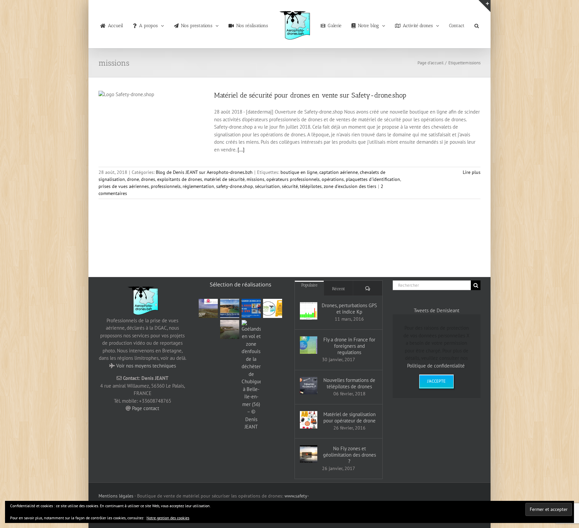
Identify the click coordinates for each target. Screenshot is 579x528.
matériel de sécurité (224, 179)
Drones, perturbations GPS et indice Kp (349, 308)
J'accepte (436, 381)
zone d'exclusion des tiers (350, 186)
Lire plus (471, 172)
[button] (465, 24)
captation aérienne (338, 172)
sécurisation (267, 186)
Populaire (309, 284)
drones (148, 179)
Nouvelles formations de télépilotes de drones (349, 383)
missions (255, 179)
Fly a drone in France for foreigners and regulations (349, 345)
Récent (338, 288)
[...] (241, 149)
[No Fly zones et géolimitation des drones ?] (308, 454)
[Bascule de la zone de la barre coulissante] (484, 6)
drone (133, 179)
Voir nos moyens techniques (146, 365)
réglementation (198, 186)
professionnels (166, 186)
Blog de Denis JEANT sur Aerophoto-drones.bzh (204, 172)
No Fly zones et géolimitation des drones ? (349, 454)
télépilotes (311, 186)
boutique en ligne (298, 172)
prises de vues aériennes (124, 186)
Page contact (145, 408)
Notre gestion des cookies (167, 517)
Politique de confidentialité (436, 365)
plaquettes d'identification (373, 179)
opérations (333, 179)
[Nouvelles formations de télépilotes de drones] (308, 385)
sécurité (290, 186)
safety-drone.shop (234, 186)
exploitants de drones (179, 179)
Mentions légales (116, 496)
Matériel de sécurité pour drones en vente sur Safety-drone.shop (310, 95)
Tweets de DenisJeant (436, 310)
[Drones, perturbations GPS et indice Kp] (308, 311)
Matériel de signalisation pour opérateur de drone (349, 417)
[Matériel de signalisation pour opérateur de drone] (308, 419)
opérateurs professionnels (293, 179)
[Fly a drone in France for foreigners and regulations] (308, 345)
